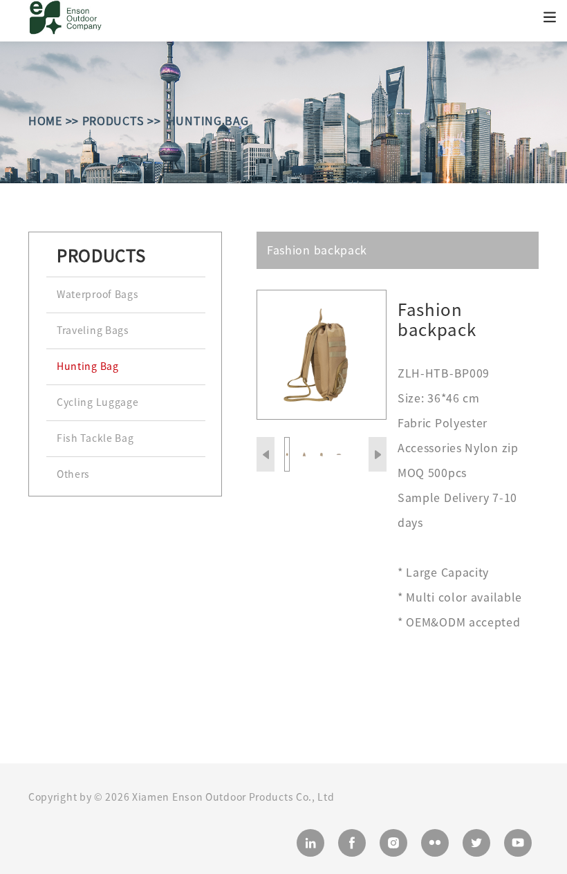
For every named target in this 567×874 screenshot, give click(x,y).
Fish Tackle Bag (95, 438)
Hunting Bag (208, 121)
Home (45, 121)
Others (73, 474)
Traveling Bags (93, 330)
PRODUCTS (113, 121)
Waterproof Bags (98, 294)
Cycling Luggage (98, 402)
